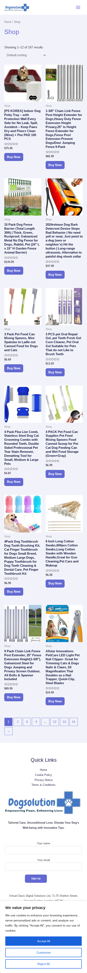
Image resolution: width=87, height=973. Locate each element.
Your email (43, 860)
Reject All (43, 964)
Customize (44, 952)
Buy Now (13, 157)
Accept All (43, 941)
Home (7, 21)
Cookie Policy (43, 774)
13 (64, 721)
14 (73, 721)
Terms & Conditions (43, 784)
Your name (43, 843)
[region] (43, 937)
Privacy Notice (44, 780)
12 (54, 721)
